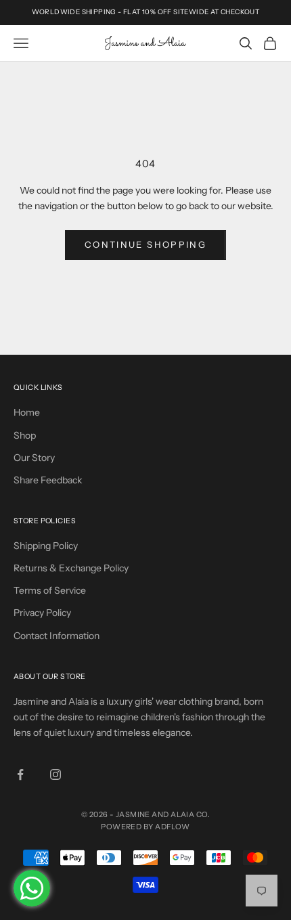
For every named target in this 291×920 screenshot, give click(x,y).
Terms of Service (50, 590)
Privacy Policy (42, 613)
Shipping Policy (46, 546)
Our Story (34, 458)
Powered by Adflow (145, 826)
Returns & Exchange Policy (71, 568)
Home (27, 412)
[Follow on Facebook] (20, 774)
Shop (25, 435)
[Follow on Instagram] (55, 774)
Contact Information (56, 636)
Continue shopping (145, 244)
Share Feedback (48, 480)
